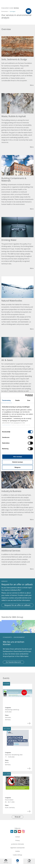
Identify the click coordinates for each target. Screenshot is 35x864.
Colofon (17, 851)
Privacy (17, 840)
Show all (17, 817)
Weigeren (17, 467)
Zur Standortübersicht (13, 662)
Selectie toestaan (17, 462)
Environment (4, 11)
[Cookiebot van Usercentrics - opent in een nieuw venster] (25, 395)
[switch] (30, 437)
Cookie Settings (17, 855)
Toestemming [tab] (6, 400)
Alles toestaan (17, 456)
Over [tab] (28, 400)
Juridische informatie (17, 844)
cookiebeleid (6, 425)
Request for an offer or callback (17, 605)
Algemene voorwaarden (17, 848)
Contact (17, 837)
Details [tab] (17, 400)
